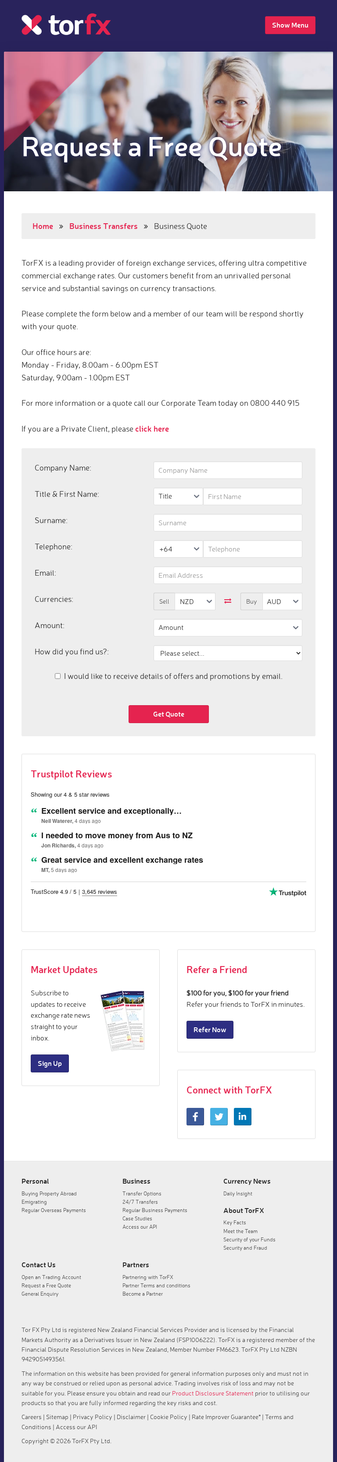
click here (152, 428)
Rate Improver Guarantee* (226, 1416)
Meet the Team (240, 1231)
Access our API (139, 1226)
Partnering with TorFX (147, 1277)
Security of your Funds (249, 1239)
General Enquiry (40, 1293)
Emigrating (34, 1201)
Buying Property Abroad (49, 1193)
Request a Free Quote (46, 1285)
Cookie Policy (168, 1416)
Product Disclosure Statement (213, 1393)
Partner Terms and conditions (156, 1285)
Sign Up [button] (50, 1063)
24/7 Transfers (140, 1201)
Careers (32, 1416)
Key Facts (234, 1222)
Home (42, 226)
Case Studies (137, 1218)
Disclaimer (131, 1416)
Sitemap (57, 1416)
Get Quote (168, 713)
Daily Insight (237, 1193)
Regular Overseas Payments (54, 1210)
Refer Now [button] (210, 1029)
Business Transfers (103, 226)
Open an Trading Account (51, 1277)
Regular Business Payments (154, 1210)
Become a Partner (142, 1293)
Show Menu (290, 24)
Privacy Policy (92, 1416)
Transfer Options (141, 1193)
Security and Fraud (245, 1247)
